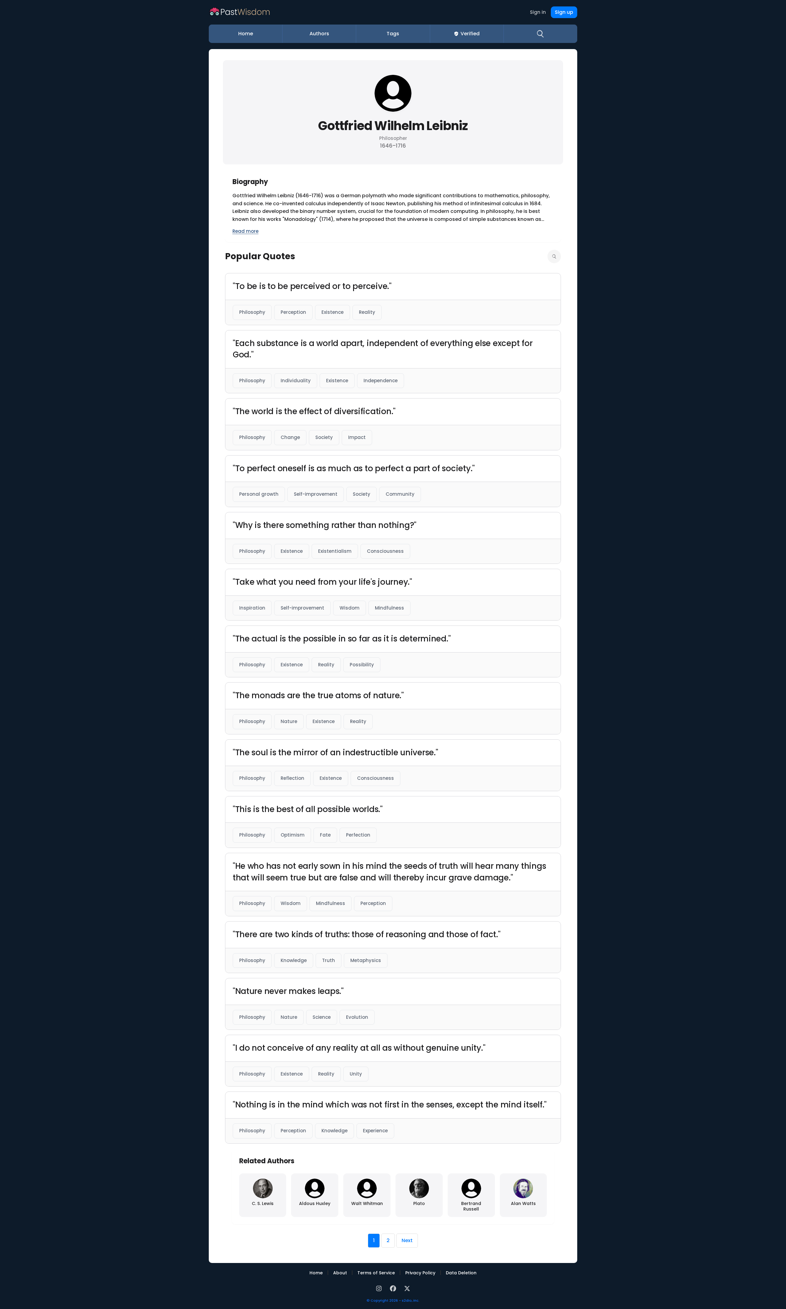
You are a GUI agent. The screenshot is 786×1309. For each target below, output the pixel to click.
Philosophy (252, 312)
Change (290, 437)
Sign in (538, 12)
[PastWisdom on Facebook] (394, 1288)
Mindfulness (389, 608)
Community (400, 494)
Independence (381, 380)
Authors (319, 33)
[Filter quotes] (554, 256)
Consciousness (385, 551)
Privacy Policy (420, 1273)
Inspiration (252, 608)
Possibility (362, 664)
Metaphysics (365, 960)
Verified (470, 33)
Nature (289, 721)
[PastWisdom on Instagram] (380, 1288)
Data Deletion (461, 1273)
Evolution (357, 1017)
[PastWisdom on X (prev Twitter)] (407, 1288)
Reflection (292, 778)
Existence (332, 312)
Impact (357, 437)
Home (245, 33)
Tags (393, 33)
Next (407, 1240)
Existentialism (335, 551)
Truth (328, 960)
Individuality (296, 380)
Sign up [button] (564, 12)
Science (322, 1017)
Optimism (293, 835)
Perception (293, 312)
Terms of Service (376, 1273)
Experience (375, 1130)
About (340, 1273)
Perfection (358, 835)
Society (324, 437)
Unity (356, 1074)
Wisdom (350, 608)
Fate (325, 835)
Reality (367, 312)
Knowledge (294, 960)
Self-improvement (315, 494)
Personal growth (258, 494)
